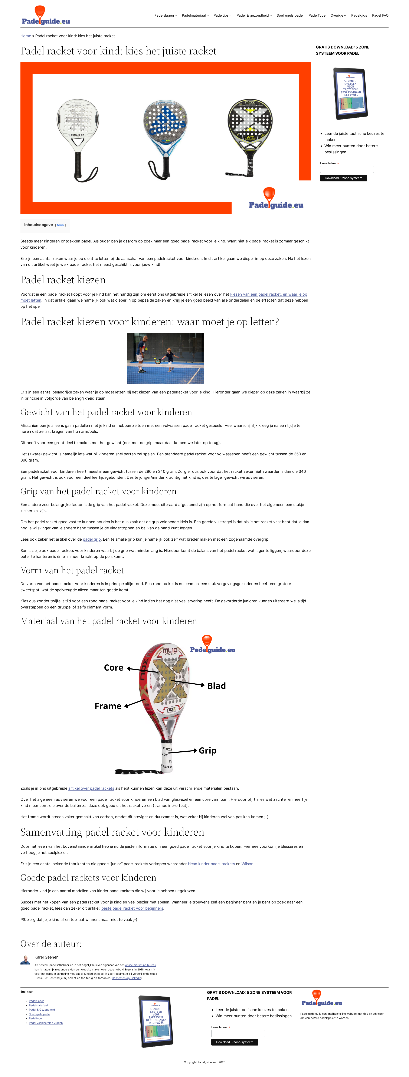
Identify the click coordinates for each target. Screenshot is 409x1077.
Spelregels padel (39, 1014)
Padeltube (35, 1018)
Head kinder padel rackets (211, 864)
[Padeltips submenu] (230, 15)
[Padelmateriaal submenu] (208, 15)
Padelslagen (36, 1001)
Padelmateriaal (38, 1005)
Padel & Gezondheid (42, 1009)
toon (60, 225)
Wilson (247, 864)
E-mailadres (329, 163)
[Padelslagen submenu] (176, 15)
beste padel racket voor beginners (132, 908)
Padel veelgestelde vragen (46, 1022)
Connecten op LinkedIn (126, 978)
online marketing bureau (140, 965)
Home (25, 36)
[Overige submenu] (345, 15)
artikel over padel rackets (91, 788)
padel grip (92, 539)
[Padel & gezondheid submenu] (271, 15)
